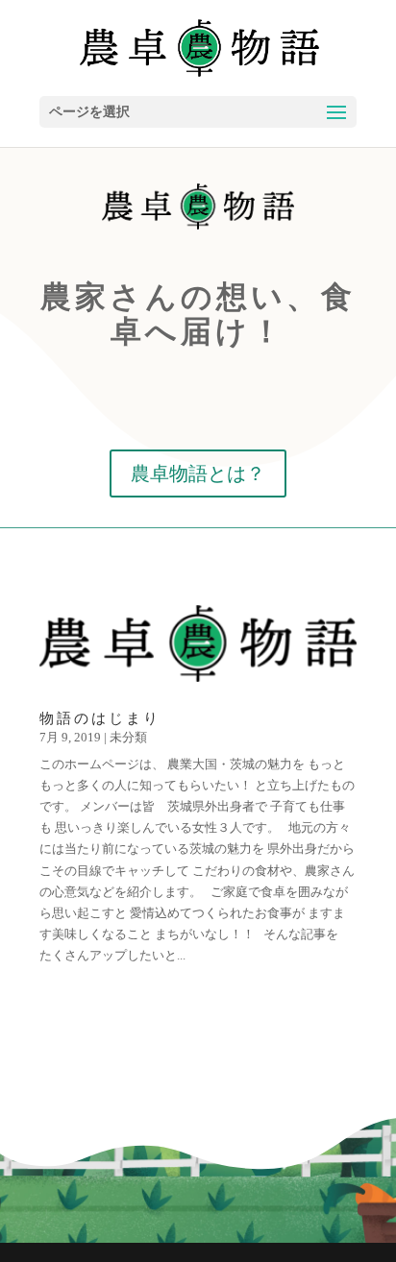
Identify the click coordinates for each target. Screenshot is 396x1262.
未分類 (128, 737)
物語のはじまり (100, 718)
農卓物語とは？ (198, 473)
